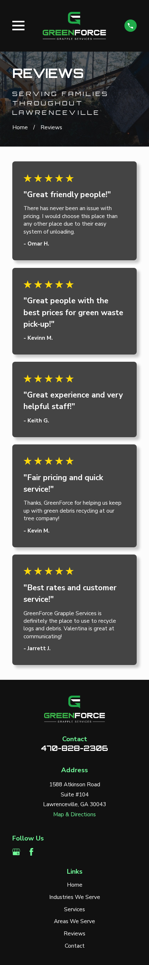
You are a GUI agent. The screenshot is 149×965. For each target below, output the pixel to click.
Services (74, 909)
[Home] (74, 25)
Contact (75, 945)
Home (74, 884)
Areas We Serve (74, 921)
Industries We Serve (74, 897)
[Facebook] (31, 852)
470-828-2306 (74, 748)
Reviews (74, 933)
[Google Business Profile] (16, 852)
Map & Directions (74, 814)
